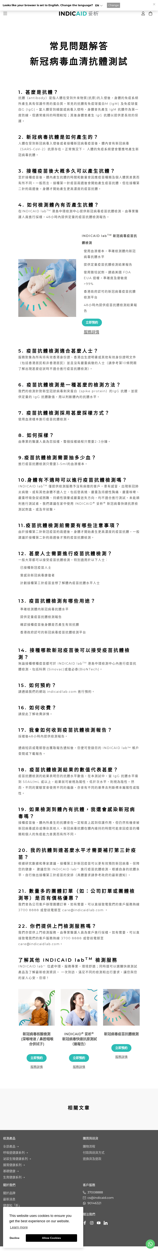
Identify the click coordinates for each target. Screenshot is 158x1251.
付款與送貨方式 (93, 1152)
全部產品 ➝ (11, 1146)
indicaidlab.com (62, 692)
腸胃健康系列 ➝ (14, 1165)
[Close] (154, 4)
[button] (99, 5)
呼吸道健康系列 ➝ (15, 1152)
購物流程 (89, 1146)
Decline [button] (14, 1237)
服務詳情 (91, 332)
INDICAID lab (64, 869)
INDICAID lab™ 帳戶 (121, 748)
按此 (25, 714)
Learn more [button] (19, 1227)
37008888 (95, 1192)
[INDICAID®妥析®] (79, 13)
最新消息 (9, 1199)
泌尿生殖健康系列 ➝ (17, 1159)
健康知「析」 (12, 1205)
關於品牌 (9, 1193)
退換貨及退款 (92, 1159)
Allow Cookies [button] (51, 1237)
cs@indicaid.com (100, 1198)
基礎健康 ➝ (11, 1171)
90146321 (94, 1203)
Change (113, 5)
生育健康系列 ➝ (14, 1177)
